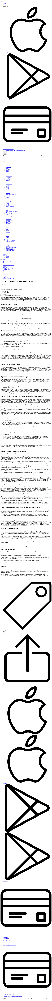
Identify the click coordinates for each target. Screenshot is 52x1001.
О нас (4, 254)
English (4, 3)
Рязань (7, 214)
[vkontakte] (3, 683)
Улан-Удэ (8, 229)
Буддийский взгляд (10, 241)
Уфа (6, 231)
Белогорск (8, 173)
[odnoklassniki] (3, 684)
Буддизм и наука (9, 248)
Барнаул (7, 171)
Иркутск (7, 186)
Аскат (7, 168)
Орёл (7, 208)
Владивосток (8, 177)
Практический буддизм (11, 247)
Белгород (8, 172)
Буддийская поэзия (10, 250)
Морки (7, 202)
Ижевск (7, 185)
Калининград (8, 188)
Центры (5, 154)
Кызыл (7, 197)
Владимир (8, 178)
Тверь (7, 224)
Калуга (7, 189)
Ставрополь (8, 222)
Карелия (7, 190)
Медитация (8, 246)
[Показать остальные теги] (3, 632)
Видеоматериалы (9, 252)
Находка (7, 204)
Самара (7, 215)
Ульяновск (8, 230)
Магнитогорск (9, 201)
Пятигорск (8, 212)
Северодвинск (9, 220)
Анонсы (7, 257)
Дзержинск (8, 182)
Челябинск (8, 233)
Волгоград (8, 179)
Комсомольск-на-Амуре (11, 194)
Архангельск (8, 167)
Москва (7, 203)
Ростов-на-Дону (9, 213)
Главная (4, 276)
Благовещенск (9, 176)
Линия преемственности (11, 243)
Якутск (7, 237)
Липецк (7, 198)
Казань (7, 187)
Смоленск (8, 221)
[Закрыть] (7, 6)
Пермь (7, 210)
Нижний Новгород (10, 206)
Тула (7, 228)
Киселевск (8, 193)
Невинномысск (9, 205)
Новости (7, 256)
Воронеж (8, 180)
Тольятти (8, 225)
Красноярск (8, 196)
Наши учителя (9, 245)
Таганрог (8, 223)
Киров (7, 191)
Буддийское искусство (10, 249)
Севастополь (8, 219)
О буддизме (5, 239)
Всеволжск (8, 181)
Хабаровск (8, 232)
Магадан (7, 199)
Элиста (7, 236)
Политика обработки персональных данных (15, 150)
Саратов (7, 217)
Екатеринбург (9, 184)
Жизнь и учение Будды (11, 240)
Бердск (7, 175)
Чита (7, 234)
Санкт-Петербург (9, 216)
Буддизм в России (9, 242)
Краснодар (8, 195)
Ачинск (7, 170)
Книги (7, 251)
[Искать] (5, 6)
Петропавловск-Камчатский (12, 211)
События (5, 255)
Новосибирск (8, 207)
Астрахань (8, 169)
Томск (7, 227)
